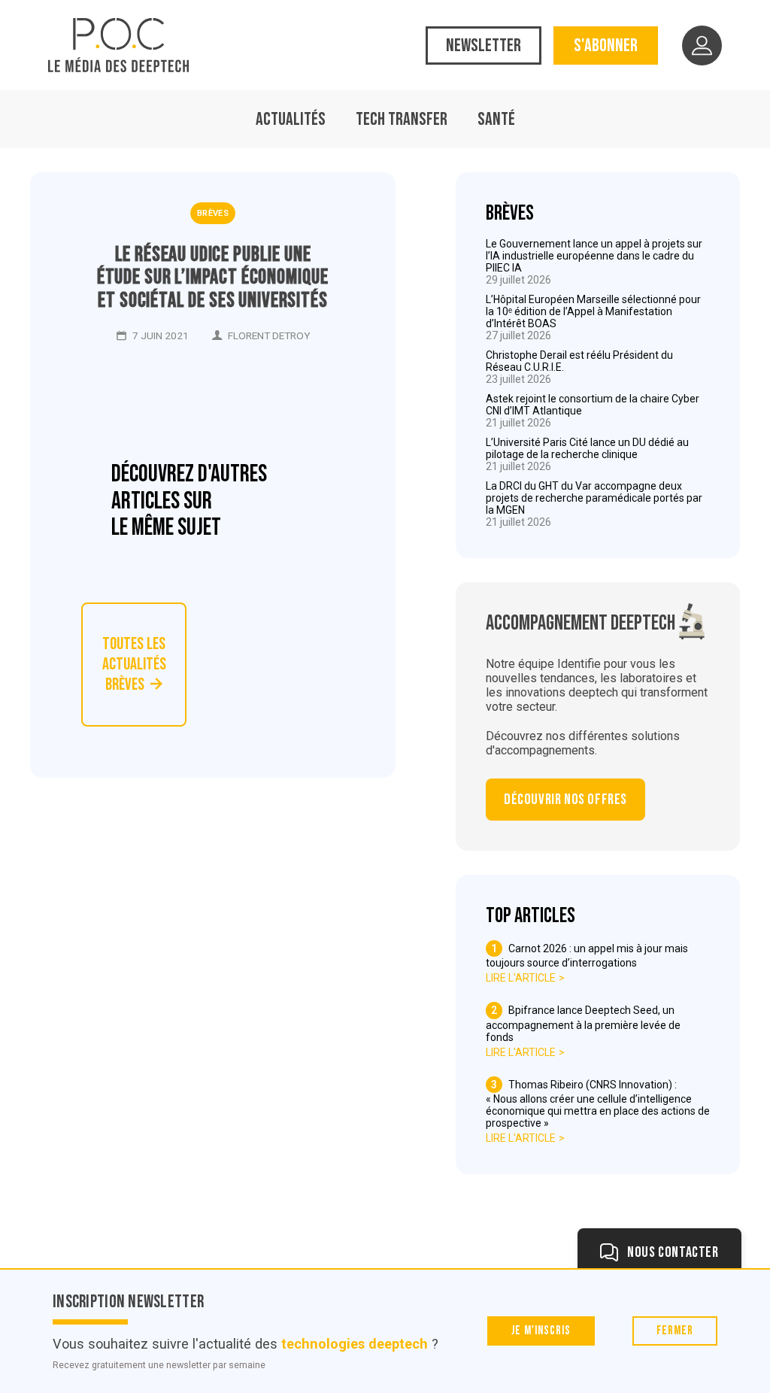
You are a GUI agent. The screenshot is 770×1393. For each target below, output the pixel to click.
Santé (496, 119)
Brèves (213, 213)
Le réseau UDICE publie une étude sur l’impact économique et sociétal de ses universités (213, 278)
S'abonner (606, 45)
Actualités (291, 119)
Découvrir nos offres (565, 800)
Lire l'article (521, 978)
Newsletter (483, 45)
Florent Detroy (269, 335)
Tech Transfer (401, 119)
